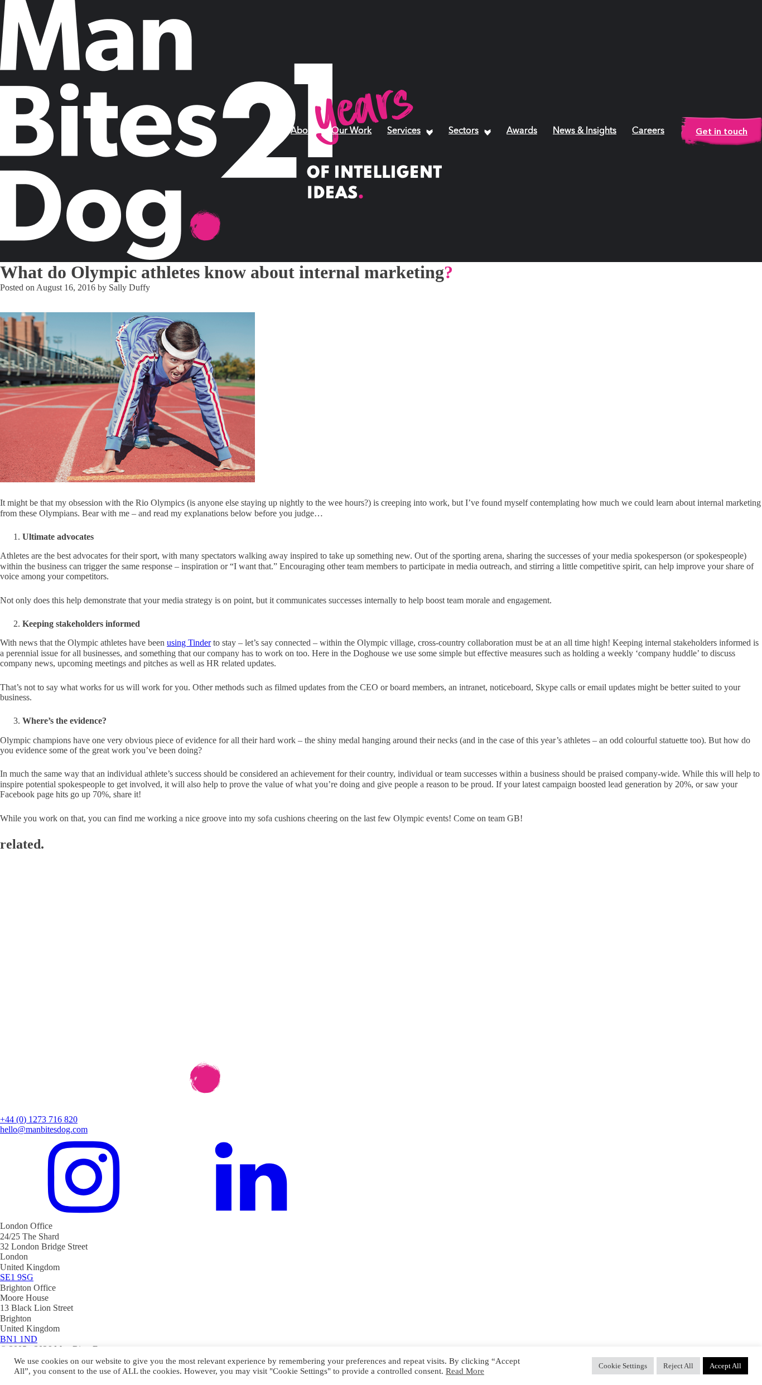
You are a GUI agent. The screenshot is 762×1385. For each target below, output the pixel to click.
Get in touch (721, 131)
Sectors (463, 131)
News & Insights (584, 131)
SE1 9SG (16, 1277)
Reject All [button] (678, 1366)
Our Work (351, 131)
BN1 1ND (18, 1339)
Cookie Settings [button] (623, 1366)
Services (404, 131)
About (303, 131)
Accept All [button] (725, 1366)
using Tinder (189, 642)
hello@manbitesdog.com (44, 1129)
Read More (465, 1371)
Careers (648, 131)
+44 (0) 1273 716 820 (39, 1119)
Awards (522, 131)
